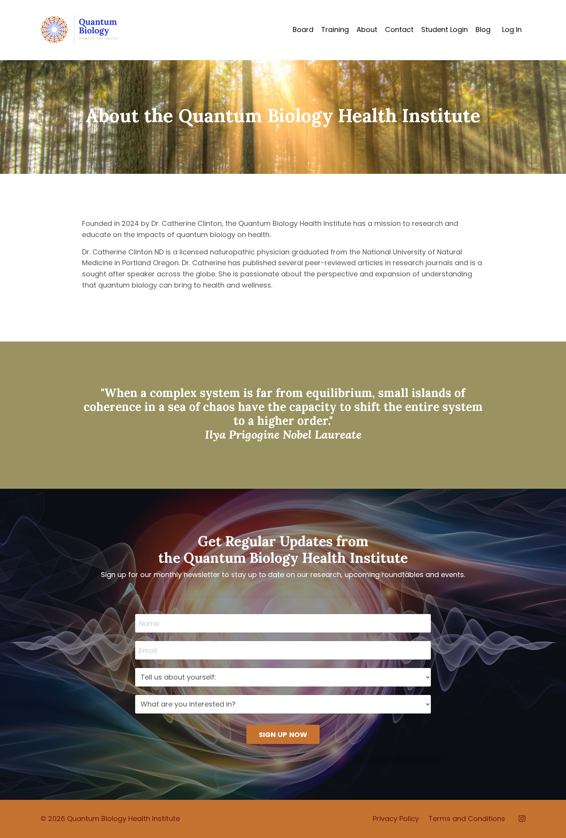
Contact (399, 29)
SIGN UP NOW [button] (283, 734)
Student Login (444, 29)
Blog (483, 29)
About (367, 29)
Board (303, 29)
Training (335, 29)
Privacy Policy (396, 818)
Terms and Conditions (467, 818)
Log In (512, 29)
